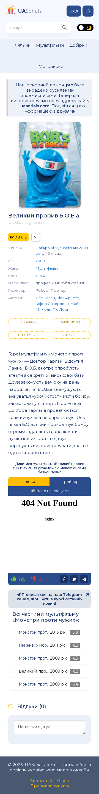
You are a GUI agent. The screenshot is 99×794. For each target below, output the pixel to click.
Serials (30, 11)
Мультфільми (50, 45)
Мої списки (50, 66)
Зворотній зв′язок (49, 780)
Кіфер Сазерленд (52, 303)
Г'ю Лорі (60, 309)
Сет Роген (45, 298)
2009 (40, 261)
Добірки (78, 45)
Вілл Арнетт (68, 298)
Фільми (23, 45)
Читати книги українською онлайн (78, 783)
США (40, 275)
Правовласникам (49, 785)
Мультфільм (47, 268)
